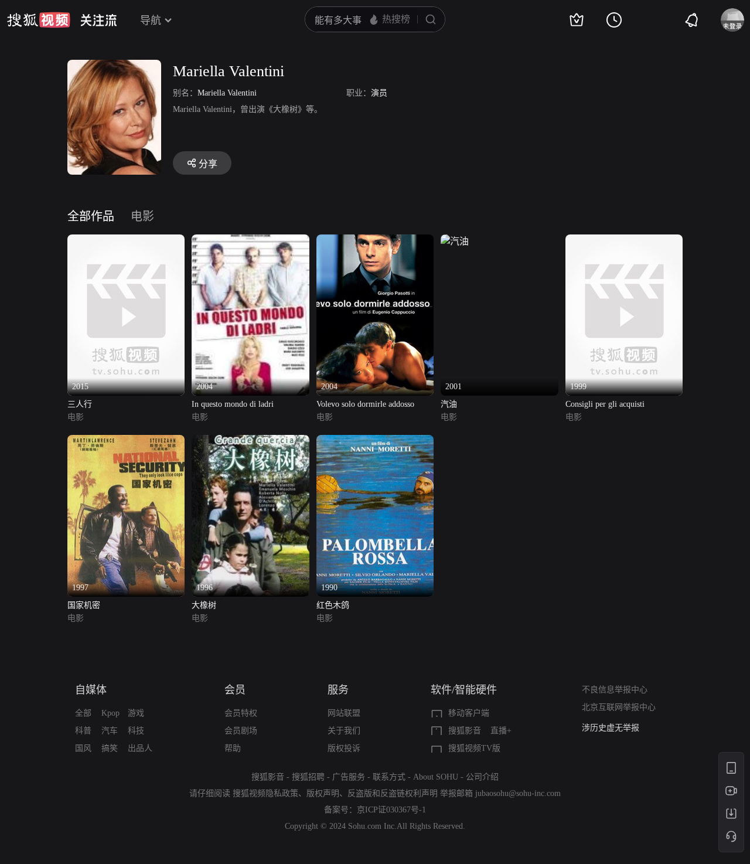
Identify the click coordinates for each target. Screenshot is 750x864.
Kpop (110, 713)
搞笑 (109, 748)
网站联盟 (344, 713)
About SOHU (435, 777)
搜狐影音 (464, 730)
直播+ (501, 730)
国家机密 (83, 605)
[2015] (126, 241)
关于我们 (344, 730)
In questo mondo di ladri (233, 404)
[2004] (250, 241)
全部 (83, 713)
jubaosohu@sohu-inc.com (518, 793)
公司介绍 (482, 777)
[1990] (375, 442)
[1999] (624, 241)
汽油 (449, 404)
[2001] (455, 241)
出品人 (140, 748)
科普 (83, 730)
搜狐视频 (38, 19)
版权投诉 (344, 748)
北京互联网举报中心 (619, 707)
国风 (83, 748)
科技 (136, 730)
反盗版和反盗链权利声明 (392, 793)
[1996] (250, 442)
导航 (150, 20)
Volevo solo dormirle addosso (365, 404)
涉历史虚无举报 (610, 727)
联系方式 (389, 777)
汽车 (109, 730)
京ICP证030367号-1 (391, 809)
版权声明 (322, 793)
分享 (208, 164)
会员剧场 (240, 730)
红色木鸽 (332, 605)
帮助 (232, 748)
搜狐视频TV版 (474, 748)
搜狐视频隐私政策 (265, 793)
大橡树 (204, 605)
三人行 (79, 404)
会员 (235, 690)
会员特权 (240, 713)
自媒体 (91, 690)
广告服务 (348, 777)
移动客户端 (468, 713)
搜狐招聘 (308, 777)
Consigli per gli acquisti (605, 404)
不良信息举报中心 (614, 689)
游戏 (136, 713)
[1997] (126, 442)
